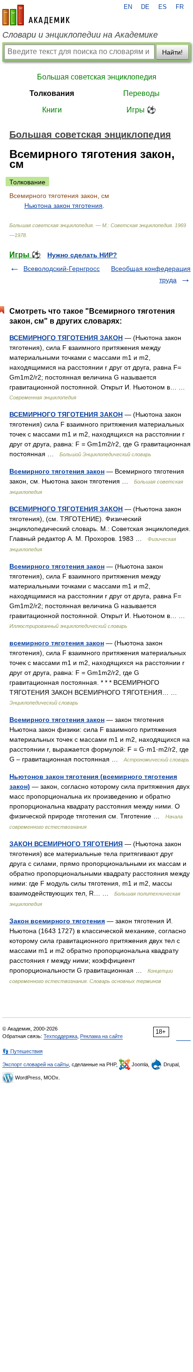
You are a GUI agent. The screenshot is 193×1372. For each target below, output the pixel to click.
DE (145, 7)
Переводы (141, 93)
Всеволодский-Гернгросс (61, 268)
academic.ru (36, 15)
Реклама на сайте (101, 1036)
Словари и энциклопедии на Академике (80, 35)
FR (180, 7)
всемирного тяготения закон (56, 643)
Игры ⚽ (141, 110)
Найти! (172, 52)
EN (128, 7)
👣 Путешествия (22, 1051)
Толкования (52, 93)
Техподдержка (60, 1036)
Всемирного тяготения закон (56, 471)
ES (162, 7)
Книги (52, 110)
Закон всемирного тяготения (57, 921)
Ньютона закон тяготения (63, 205)
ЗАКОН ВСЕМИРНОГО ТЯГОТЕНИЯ (66, 844)
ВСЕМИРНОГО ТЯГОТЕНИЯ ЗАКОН (66, 337)
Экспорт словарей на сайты (35, 1064)
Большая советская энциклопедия (96, 77)
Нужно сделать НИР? (82, 255)
